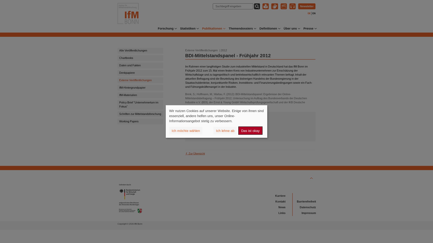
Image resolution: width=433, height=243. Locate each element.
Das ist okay (250, 130)
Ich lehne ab (225, 130)
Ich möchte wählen (186, 130)
